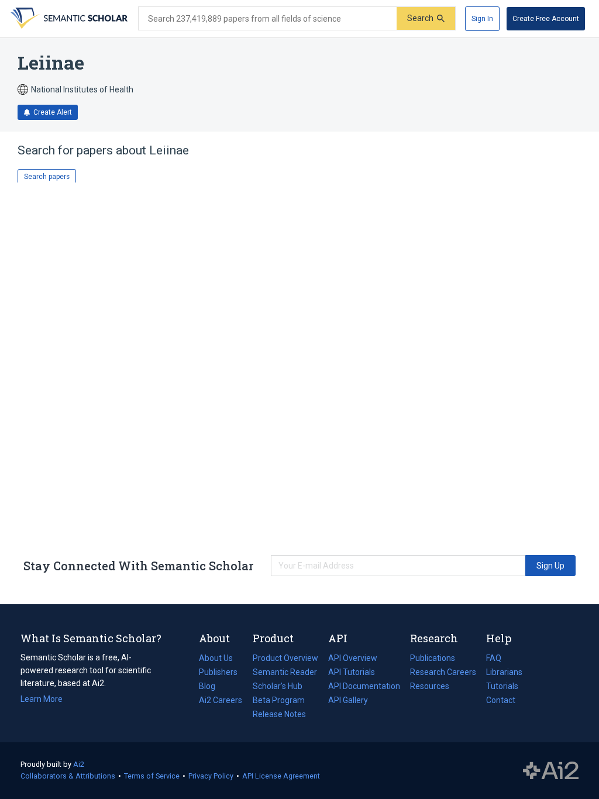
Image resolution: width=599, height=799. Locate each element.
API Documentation (364, 687)
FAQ (493, 658)
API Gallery (348, 700)
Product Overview (285, 658)
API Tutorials (351, 672)
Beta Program (279, 700)
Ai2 (78, 764)
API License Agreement (281, 776)
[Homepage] (68, 18)
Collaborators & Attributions (67, 776)
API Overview (352, 658)
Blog (212, 687)
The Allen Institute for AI (551, 771)
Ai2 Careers (220, 701)
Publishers (218, 672)
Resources (429, 687)
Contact (500, 700)
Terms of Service (152, 776)
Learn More (41, 699)
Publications (432, 659)
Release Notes (279, 714)
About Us (216, 658)
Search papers (47, 177)
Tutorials (502, 686)
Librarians (504, 672)
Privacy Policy (210, 776)
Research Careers (443, 673)
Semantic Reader (285, 672)
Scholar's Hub (277, 686)
